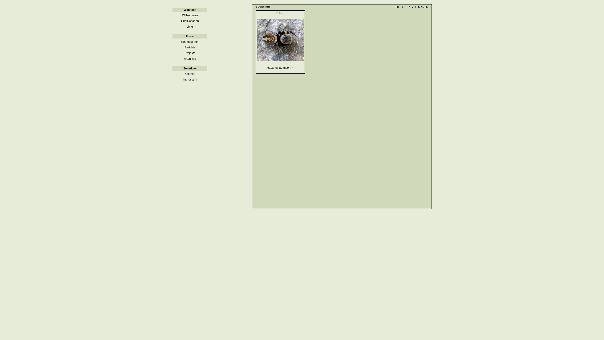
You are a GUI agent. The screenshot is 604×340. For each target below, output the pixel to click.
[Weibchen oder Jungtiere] (413, 8)
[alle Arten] (403, 8)
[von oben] (426, 8)
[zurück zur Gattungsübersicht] (397, 8)
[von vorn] (418, 8)
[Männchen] (409, 8)
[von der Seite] (422, 8)
